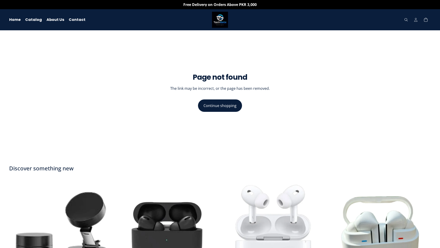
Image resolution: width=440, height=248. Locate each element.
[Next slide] (424, 231)
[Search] (406, 20)
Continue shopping (220, 105)
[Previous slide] (334, 231)
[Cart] (426, 20)
